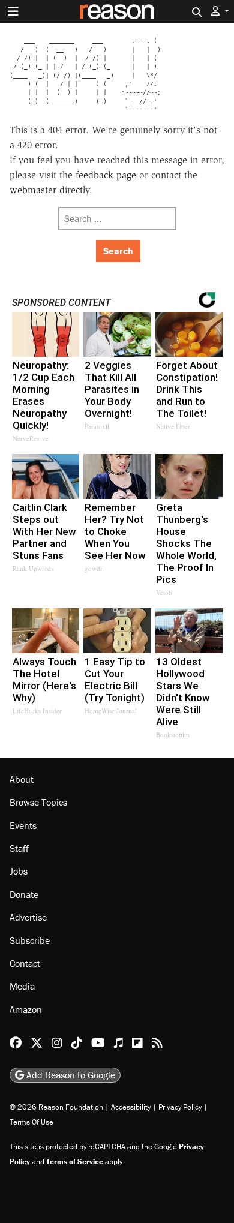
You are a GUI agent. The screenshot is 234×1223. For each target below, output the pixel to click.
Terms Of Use (31, 1122)
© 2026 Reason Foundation (56, 1107)
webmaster (33, 190)
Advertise (28, 917)
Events (23, 825)
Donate (24, 894)
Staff (19, 848)
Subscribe (30, 940)
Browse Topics (38, 802)
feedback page (106, 175)
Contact (25, 963)
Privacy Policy (180, 1107)
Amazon (26, 1009)
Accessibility (131, 1107)
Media (22, 986)
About (22, 779)
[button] (220, 11)
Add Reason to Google (69, 1075)
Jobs (19, 871)
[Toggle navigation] (13, 11)
